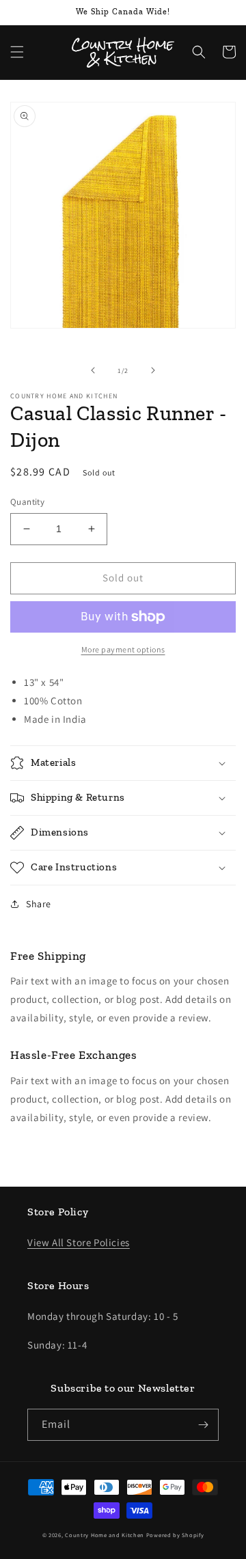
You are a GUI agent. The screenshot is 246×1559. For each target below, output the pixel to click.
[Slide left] (93, 370)
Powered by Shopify (175, 1535)
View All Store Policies (78, 1242)
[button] (17, 52)
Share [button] (38, 904)
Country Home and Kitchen (104, 1535)
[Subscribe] (203, 1425)
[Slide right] (153, 370)
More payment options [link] (123, 649)
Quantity (27, 502)
